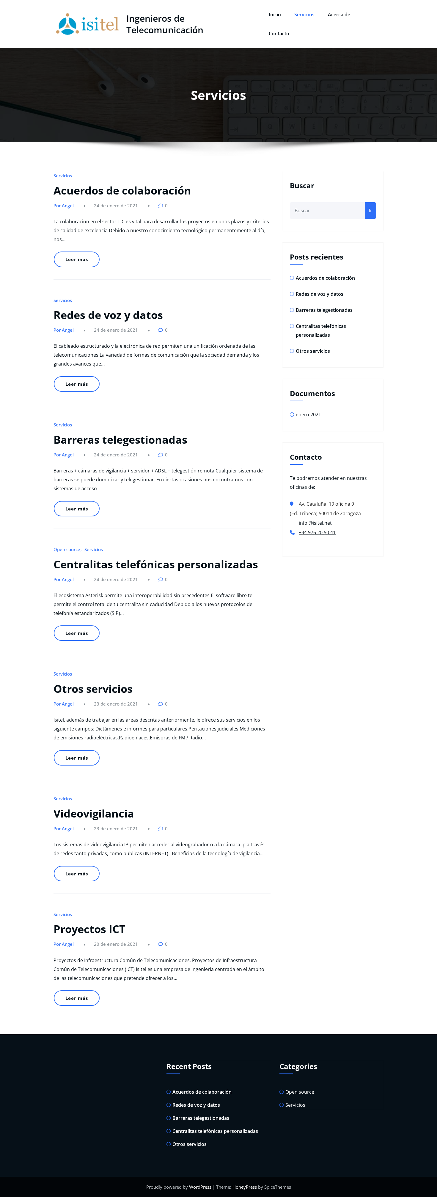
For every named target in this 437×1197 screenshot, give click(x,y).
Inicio (275, 14)
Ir (370, 210)
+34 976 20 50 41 (317, 532)
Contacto (279, 33)
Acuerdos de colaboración (122, 190)
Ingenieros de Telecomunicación (164, 24)
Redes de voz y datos (108, 315)
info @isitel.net (315, 523)
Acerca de (339, 14)
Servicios (304, 14)
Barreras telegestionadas (120, 439)
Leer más (76, 259)
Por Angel (64, 205)
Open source (67, 549)
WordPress (200, 1187)
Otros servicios (93, 688)
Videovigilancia (94, 813)
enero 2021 (308, 414)
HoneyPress (244, 1187)
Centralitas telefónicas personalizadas (156, 564)
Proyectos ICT (89, 929)
